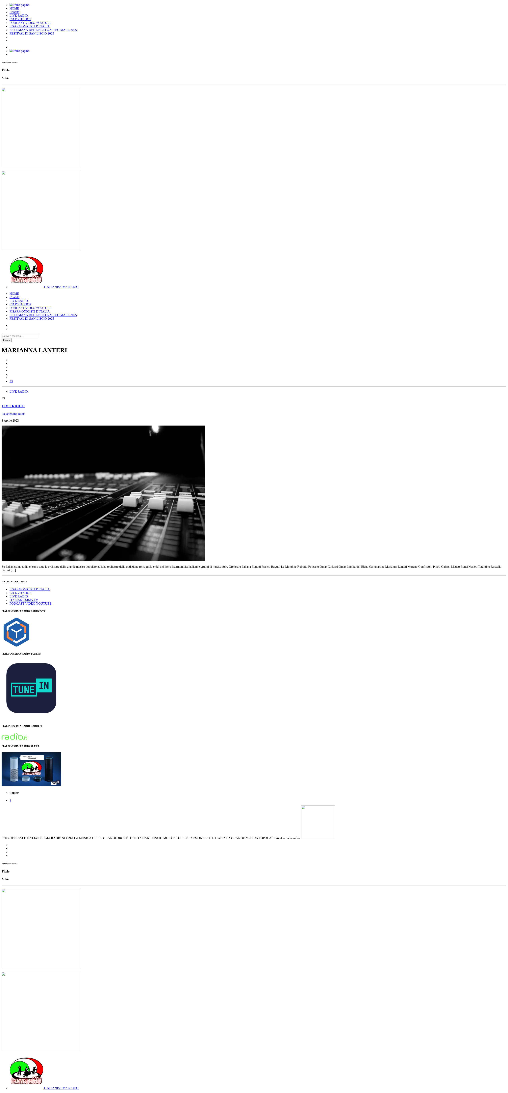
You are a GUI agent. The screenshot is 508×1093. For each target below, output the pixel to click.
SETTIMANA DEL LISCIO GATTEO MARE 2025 (43, 30)
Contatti (14, 12)
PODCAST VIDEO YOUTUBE (31, 22)
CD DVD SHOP (20, 19)
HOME (14, 8)
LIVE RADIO (19, 15)
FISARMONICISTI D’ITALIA (30, 26)
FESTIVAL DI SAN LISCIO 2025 (32, 33)
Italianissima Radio (13, 413)
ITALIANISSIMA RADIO (61, 287)
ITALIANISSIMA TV (24, 600)
